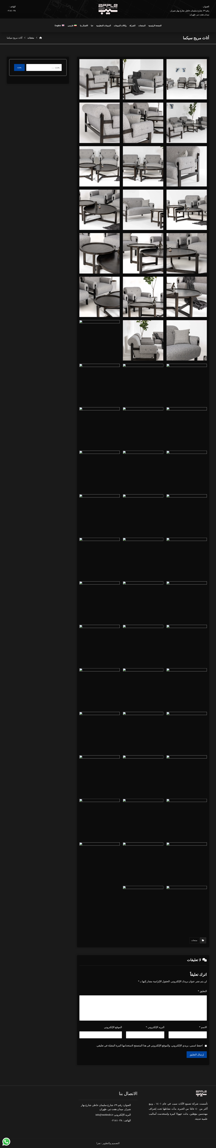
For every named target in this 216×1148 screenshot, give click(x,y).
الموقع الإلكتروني (113, 1027)
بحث (19, 67)
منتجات (194, 940)
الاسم (203, 1027)
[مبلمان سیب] (40, 38)
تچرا (98, 1143)
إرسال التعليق (197, 1054)
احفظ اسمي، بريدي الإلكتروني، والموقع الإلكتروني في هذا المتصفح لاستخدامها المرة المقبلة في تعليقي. (149, 1045)
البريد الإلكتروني (155, 1027)
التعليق (202, 991)
